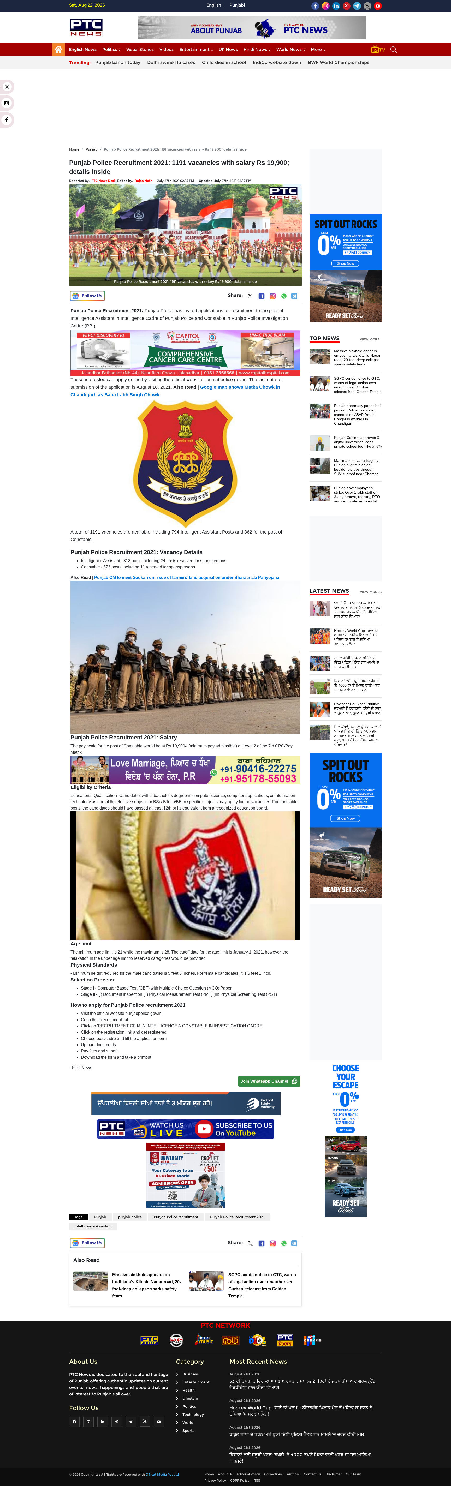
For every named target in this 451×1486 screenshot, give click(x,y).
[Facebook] (261, 296)
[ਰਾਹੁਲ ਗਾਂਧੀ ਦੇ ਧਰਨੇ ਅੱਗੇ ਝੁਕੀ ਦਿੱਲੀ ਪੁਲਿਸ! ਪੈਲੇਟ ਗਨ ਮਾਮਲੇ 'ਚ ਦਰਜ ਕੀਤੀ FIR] (320, 663)
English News (83, 49)
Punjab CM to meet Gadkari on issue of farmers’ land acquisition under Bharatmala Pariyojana (186, 577)
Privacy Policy (215, 1480)
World (187, 1422)
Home (74, 149)
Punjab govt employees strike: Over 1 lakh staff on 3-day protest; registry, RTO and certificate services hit (357, 494)
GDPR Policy (240, 1480)
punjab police (130, 1217)
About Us (225, 1474)
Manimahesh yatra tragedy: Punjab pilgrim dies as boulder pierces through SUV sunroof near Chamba (356, 467)
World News (289, 49)
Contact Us (312, 1474)
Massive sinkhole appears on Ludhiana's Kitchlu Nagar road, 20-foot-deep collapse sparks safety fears (357, 357)
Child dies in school (224, 62)
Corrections (273, 1474)
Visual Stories (140, 49)
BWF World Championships (338, 62)
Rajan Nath (143, 181)
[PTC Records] (176, 1340)
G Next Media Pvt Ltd (162, 1474)
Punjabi (237, 5)
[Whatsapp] (284, 296)
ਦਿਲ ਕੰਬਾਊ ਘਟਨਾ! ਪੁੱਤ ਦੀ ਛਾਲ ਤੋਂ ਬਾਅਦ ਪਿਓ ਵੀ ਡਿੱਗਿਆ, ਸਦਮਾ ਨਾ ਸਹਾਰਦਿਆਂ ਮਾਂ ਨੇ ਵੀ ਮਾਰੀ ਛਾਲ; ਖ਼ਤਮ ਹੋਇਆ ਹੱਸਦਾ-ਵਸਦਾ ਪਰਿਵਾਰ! (357, 736)
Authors (293, 1474)
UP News (228, 49)
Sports (188, 1430)
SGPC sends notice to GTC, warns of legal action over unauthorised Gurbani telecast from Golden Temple (358, 385)
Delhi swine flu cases (171, 62)
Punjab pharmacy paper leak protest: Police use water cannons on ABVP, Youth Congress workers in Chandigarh (358, 415)
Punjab (92, 149)
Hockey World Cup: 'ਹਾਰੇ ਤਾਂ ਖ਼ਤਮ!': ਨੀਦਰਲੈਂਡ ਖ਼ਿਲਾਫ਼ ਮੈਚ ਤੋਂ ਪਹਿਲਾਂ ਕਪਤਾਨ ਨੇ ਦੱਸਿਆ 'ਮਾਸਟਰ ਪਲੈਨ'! (356, 637)
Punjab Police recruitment (176, 1217)
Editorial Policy (248, 1474)
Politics (109, 49)
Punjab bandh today (117, 62)
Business (190, 1374)
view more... (371, 339)
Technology (193, 1414)
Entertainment (194, 49)
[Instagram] (273, 296)
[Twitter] (250, 297)
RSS (257, 1480)
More (316, 49)
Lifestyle (190, 1398)
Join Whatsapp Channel (264, 1081)
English (213, 5)
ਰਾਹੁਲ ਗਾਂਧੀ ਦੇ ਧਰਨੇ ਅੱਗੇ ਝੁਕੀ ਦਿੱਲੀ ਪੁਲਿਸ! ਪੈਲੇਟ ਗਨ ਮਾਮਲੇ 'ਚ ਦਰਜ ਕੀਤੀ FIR (356, 662)
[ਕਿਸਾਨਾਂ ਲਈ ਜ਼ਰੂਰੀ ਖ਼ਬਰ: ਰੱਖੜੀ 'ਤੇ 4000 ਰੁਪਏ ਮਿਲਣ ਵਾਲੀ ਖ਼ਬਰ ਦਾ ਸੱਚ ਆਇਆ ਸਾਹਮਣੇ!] (320, 686)
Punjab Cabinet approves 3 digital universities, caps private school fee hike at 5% (358, 441)
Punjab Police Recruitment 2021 (237, 1217)
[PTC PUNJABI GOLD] (230, 1340)
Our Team (353, 1474)
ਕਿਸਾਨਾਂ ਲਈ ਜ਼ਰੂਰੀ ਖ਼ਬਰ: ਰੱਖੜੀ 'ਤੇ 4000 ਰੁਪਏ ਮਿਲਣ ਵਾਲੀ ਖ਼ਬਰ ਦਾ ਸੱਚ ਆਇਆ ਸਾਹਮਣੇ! (357, 685)
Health (188, 1390)
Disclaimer (333, 1474)
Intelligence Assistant (93, 1226)
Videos (166, 49)
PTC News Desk (103, 181)
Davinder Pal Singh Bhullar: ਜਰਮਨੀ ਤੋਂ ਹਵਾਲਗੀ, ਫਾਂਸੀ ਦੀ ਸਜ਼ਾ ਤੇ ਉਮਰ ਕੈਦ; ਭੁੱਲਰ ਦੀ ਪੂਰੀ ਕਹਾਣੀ (358, 708)
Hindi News (255, 49)
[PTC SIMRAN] (285, 1340)
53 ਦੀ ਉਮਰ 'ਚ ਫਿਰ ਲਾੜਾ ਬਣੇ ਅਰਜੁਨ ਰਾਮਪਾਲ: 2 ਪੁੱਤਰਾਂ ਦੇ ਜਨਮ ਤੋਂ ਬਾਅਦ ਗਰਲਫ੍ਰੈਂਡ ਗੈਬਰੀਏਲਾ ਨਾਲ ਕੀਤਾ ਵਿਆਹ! (358, 610)
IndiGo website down (277, 62)
